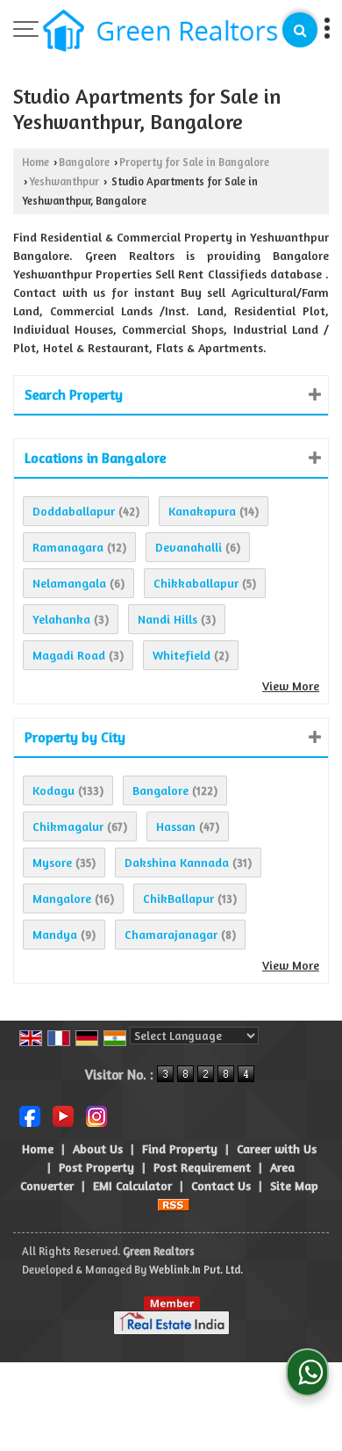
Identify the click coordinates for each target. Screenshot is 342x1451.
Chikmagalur (67, 826)
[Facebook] (29, 1114)
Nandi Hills (167, 618)
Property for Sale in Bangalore (194, 162)
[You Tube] (63, 1114)
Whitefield (181, 654)
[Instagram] (96, 1114)
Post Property (96, 1166)
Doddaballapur (73, 510)
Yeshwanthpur (64, 181)
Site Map (294, 1185)
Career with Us (277, 1148)
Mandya (54, 934)
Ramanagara (67, 546)
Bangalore (84, 162)
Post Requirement (202, 1166)
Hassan (176, 826)
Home (35, 162)
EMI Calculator (132, 1185)
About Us (98, 1148)
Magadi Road (68, 654)
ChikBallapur (178, 898)
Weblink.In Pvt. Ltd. (196, 1269)
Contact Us (221, 1185)
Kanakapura (202, 510)
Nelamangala (69, 582)
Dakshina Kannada (177, 862)
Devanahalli (188, 546)
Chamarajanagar (171, 934)
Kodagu (53, 790)
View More (290, 685)
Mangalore (61, 898)
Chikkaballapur (196, 582)
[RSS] (173, 1203)
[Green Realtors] (160, 32)
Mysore (52, 862)
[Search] (299, 29)
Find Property (179, 1148)
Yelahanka (61, 618)
